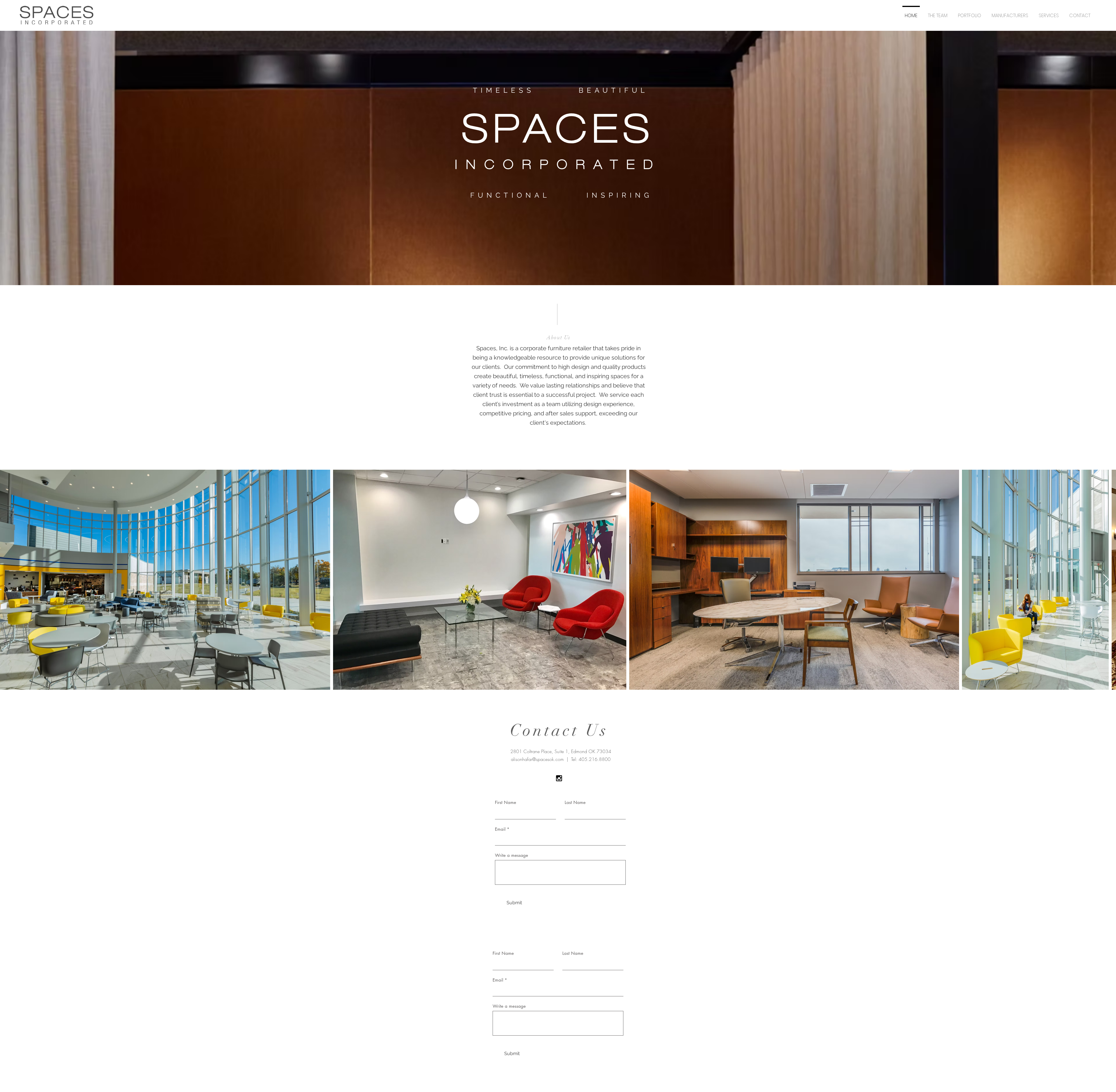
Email (500, 829)
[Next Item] (1106, 579)
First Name (505, 802)
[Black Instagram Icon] (559, 778)
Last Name (575, 802)
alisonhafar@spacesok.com (537, 759)
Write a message (511, 855)
